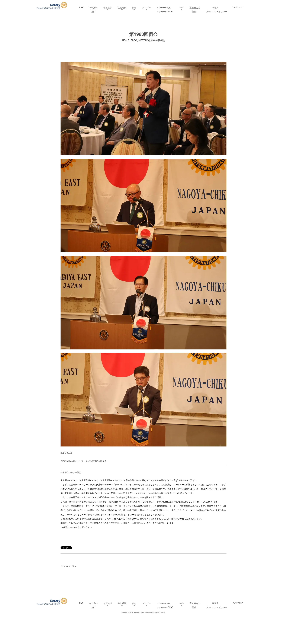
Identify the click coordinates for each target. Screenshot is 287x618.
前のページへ (70, 566)
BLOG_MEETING (140, 40)
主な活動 (122, 7)
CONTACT (238, 7)
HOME (125, 40)
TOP (81, 7)
